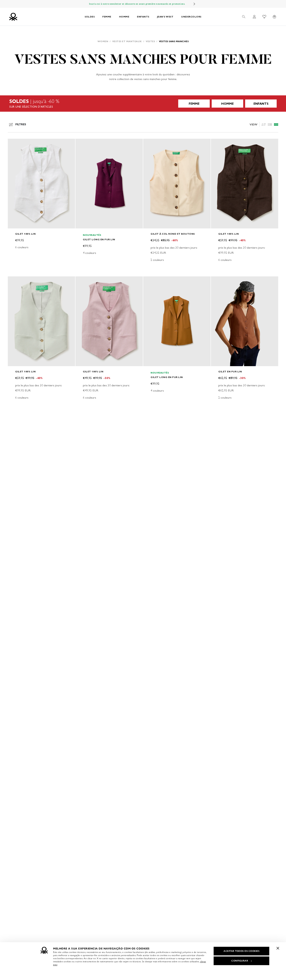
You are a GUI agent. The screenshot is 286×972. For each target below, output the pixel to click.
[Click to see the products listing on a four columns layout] (270, 124)
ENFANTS (143, 16)
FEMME (106, 16)
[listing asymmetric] (263, 124)
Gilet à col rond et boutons (173, 233)
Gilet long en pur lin (99, 239)
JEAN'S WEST (165, 16)
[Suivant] (194, 4)
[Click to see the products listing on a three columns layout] (276, 124)
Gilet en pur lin (230, 371)
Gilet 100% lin (25, 233)
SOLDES (90, 16)
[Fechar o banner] (277, 948)
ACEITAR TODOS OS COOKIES (241, 951)
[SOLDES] (143, 103)
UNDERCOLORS (191, 16)
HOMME (124, 16)
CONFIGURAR (239, 960)
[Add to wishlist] (14, 144)
